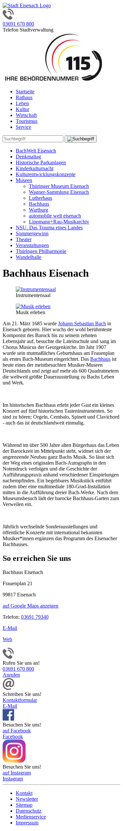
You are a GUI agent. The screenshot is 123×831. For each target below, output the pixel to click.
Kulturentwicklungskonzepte (45, 174)
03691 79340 (35, 617)
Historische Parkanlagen (41, 162)
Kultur (22, 109)
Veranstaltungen (32, 245)
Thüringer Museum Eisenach (59, 186)
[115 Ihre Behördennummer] (53, 80)
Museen (24, 180)
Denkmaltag (28, 156)
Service (23, 127)
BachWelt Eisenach (36, 150)
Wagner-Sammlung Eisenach (59, 192)
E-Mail (10, 628)
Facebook (13, 736)
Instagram (13, 778)
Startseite (25, 91)
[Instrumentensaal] (36, 289)
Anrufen (11, 675)
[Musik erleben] (33, 306)
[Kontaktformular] (8, 688)
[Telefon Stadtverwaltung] (8, 657)
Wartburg (38, 210)
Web (7, 639)
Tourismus (26, 121)
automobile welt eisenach (55, 216)
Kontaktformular (20, 700)
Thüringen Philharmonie (41, 251)
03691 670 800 (18, 24)
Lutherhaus (40, 198)
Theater (23, 239)
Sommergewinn (32, 233)
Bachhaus (39, 204)
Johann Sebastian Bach (82, 323)
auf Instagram (17, 772)
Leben (22, 103)
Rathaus (24, 97)
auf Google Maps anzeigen (30, 606)
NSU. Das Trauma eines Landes (49, 227)
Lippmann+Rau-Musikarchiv (59, 221)
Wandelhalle (28, 257)
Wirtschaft (26, 115)
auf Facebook (17, 730)
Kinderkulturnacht (34, 168)
